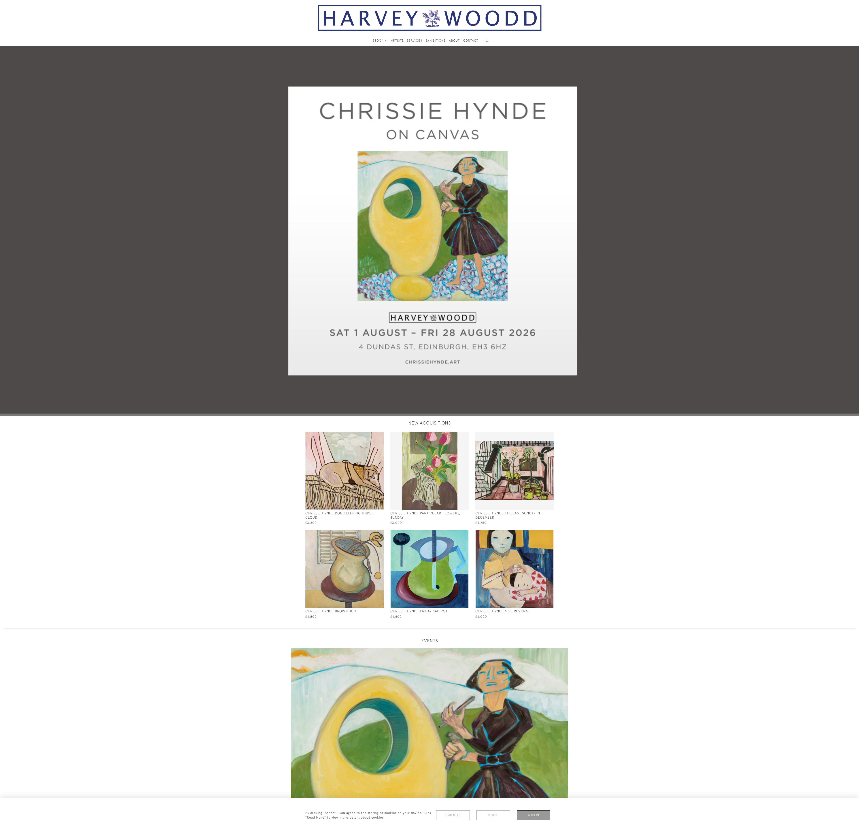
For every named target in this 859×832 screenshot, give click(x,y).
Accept (533, 815)
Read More (453, 815)
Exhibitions (435, 40)
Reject (493, 815)
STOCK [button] (379, 40)
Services (414, 40)
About (454, 40)
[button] (487, 40)
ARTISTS (397, 40)
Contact (470, 40)
